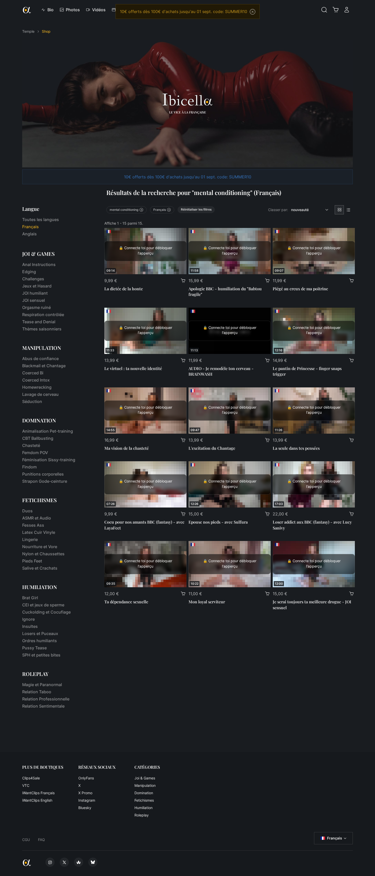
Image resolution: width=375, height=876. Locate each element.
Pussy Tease (34, 647)
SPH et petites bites (41, 655)
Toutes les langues (40, 219)
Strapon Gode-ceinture (44, 481)
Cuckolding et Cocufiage (46, 612)
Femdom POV (35, 452)
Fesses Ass (33, 525)
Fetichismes (144, 800)
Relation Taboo (36, 691)
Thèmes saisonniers (41, 328)
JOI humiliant (35, 293)
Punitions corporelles (43, 474)
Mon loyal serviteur (207, 601)
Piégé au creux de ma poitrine (300, 288)
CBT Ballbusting (37, 438)
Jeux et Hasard (37, 286)
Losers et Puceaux (40, 633)
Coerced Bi (32, 372)
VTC (25, 785)
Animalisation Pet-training (47, 431)
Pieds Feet (32, 560)
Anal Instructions (39, 264)
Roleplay (141, 815)
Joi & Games (144, 778)
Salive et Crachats (39, 568)
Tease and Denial (38, 321)
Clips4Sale (31, 778)
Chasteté (31, 445)
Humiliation (143, 807)
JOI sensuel (33, 300)
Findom (29, 466)
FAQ (41, 839)
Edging (29, 271)
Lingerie (30, 539)
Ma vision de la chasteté (126, 448)
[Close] (252, 11)
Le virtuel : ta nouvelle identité (133, 368)
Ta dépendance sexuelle (126, 601)
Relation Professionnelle (45, 698)
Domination (143, 793)
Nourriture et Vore (39, 546)
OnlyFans (86, 778)
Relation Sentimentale (43, 706)
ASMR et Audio (36, 518)
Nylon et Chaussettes (43, 553)
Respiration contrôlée (43, 314)
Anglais (29, 233)
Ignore (28, 619)
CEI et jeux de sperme (43, 604)
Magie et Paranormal (42, 684)
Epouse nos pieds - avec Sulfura (218, 522)
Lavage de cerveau (40, 394)
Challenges (33, 278)
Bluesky (84, 807)
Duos (27, 510)
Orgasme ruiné (36, 307)
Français (334, 838)
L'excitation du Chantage (212, 448)
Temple (28, 31)
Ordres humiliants (39, 640)
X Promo (85, 793)
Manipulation (145, 785)
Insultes (30, 626)
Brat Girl (30, 597)
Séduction (32, 401)
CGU (26, 839)
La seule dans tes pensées (296, 448)
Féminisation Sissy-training (48, 459)
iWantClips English (37, 800)
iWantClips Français (38, 793)
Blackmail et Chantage (44, 365)
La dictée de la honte (123, 288)
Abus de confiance (40, 358)
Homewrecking (37, 387)
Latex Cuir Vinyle (38, 532)
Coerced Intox (36, 380)
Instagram (86, 800)
